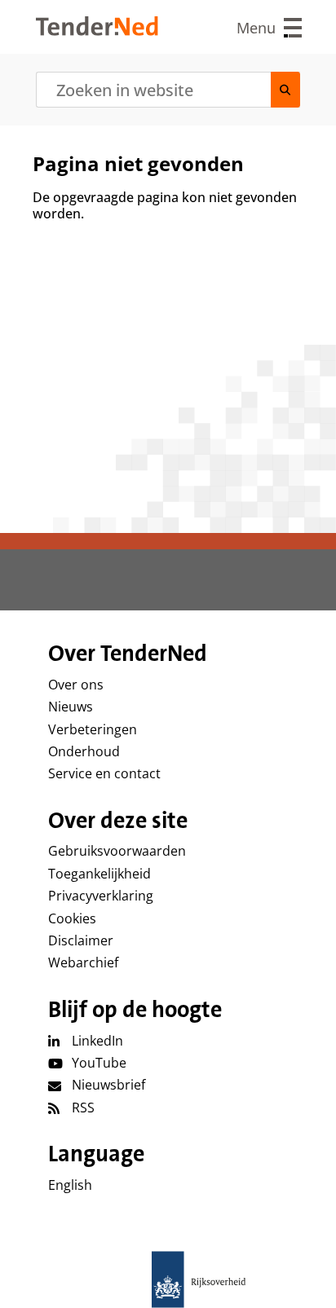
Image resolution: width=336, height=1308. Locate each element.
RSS (83, 1107)
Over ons (76, 685)
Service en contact (104, 773)
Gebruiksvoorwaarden (117, 851)
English (70, 1185)
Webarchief (83, 962)
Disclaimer (80, 940)
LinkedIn (97, 1041)
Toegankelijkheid (99, 874)
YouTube (99, 1063)
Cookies (72, 918)
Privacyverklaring (100, 896)
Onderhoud (84, 751)
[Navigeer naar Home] (97, 31)
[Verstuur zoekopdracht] (285, 90)
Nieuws (70, 707)
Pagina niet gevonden (138, 164)
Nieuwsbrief (108, 1085)
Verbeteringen (92, 729)
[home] (168, 1279)
